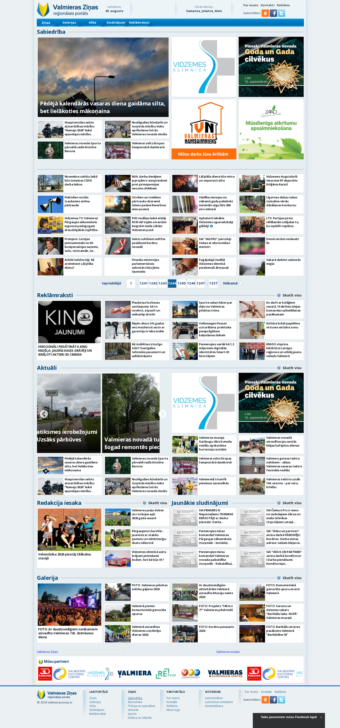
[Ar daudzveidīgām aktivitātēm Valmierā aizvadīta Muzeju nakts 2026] (185, 592)
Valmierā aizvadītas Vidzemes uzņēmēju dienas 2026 (146, 631)
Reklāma (283, 5)
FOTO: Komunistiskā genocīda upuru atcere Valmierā (283, 589)
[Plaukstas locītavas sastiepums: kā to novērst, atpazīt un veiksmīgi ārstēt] (117, 309)
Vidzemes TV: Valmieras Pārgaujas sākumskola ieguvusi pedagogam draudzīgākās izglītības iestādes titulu (82, 226)
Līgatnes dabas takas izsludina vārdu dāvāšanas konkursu (281, 201)
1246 (191, 283)
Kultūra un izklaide (140, 718)
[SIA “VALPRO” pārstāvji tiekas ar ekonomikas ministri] (185, 246)
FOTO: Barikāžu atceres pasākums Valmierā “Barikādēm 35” (283, 631)
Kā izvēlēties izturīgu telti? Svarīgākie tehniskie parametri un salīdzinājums (148, 350)
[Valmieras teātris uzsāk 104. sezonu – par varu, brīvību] (252, 486)
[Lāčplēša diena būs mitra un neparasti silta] (185, 183)
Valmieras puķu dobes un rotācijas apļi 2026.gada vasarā (148, 514)
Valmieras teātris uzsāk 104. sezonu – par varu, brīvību (283, 483)
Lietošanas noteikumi (219, 702)
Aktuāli (47, 367)
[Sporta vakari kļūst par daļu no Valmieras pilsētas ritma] (185, 309)
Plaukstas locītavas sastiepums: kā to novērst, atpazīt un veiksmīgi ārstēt (146, 308)
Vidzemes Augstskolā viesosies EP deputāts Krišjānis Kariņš (282, 180)
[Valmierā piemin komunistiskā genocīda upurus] (117, 613)
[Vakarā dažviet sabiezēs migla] (252, 266)
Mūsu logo (173, 710)
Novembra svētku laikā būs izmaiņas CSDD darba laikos (81, 180)
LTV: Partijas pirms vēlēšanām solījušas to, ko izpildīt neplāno (282, 222)
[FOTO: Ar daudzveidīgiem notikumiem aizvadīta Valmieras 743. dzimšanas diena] (69, 604)
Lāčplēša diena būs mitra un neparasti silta (217, 178)
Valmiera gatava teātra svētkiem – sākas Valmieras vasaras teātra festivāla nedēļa (284, 464)
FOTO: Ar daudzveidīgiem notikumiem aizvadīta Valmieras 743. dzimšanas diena (68, 633)
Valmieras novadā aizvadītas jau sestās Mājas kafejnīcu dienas (282, 441)
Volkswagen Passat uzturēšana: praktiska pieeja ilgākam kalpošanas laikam (215, 329)
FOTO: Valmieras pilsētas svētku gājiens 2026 (150, 587)
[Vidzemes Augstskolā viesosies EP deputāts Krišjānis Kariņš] (252, 183)
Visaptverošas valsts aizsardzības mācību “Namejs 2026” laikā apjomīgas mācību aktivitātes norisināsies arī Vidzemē (82, 132)
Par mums (250, 5)
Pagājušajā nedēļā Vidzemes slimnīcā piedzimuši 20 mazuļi (214, 264)
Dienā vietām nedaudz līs (282, 241)
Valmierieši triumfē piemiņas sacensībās (214, 481)
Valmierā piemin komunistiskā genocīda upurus (149, 610)
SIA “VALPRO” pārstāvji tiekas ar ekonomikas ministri (215, 243)
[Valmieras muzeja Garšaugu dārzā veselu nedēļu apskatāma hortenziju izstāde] (185, 444)
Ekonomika (135, 702)
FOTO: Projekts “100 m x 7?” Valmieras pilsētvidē (216, 608)
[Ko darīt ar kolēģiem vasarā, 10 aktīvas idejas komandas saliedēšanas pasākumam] (252, 309)
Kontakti (268, 5)
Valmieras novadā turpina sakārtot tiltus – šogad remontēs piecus (96, 443)
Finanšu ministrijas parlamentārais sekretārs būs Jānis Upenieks (145, 266)
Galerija (47, 577)
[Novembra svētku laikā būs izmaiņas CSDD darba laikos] (50, 183)
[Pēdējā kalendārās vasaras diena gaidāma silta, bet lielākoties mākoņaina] (50, 465)
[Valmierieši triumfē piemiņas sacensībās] (185, 486)
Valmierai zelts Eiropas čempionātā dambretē (148, 145)
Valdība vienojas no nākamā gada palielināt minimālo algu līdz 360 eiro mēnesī (216, 203)
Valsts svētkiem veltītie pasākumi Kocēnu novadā (148, 243)
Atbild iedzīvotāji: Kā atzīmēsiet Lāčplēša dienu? (79, 264)
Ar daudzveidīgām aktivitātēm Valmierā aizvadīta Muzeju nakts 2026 (216, 591)
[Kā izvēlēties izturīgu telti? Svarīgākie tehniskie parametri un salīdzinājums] (117, 351)
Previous (44, 414)
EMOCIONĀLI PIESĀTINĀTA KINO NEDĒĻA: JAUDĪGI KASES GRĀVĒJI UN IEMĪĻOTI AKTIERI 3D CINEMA (65, 350)
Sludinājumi (116, 22)
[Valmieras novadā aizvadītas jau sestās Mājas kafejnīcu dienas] (252, 444)
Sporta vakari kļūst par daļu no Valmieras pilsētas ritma (215, 306)
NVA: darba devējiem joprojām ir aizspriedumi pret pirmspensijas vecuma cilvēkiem (149, 182)
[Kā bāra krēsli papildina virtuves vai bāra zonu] (252, 330)
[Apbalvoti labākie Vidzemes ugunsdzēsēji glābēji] (185, 225)
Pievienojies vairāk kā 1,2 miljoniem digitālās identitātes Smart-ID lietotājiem (216, 350)
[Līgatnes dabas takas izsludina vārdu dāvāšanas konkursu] (252, 204)
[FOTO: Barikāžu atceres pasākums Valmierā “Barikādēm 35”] (252, 633)
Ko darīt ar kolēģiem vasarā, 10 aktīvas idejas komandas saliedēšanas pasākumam (283, 308)
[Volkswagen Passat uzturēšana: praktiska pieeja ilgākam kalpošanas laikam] (185, 330)
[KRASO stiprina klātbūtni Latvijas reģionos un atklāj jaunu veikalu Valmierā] (252, 351)
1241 (143, 283)
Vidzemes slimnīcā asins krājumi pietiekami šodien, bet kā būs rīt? (149, 556)
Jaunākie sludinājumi (200, 502)
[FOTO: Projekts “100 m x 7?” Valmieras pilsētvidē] (185, 613)
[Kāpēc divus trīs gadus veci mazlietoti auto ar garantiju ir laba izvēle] (117, 330)
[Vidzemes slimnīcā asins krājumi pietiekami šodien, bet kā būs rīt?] (117, 558)
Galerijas (69, 22)
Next (162, 414)
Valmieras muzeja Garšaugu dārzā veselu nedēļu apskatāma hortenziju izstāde (215, 443)
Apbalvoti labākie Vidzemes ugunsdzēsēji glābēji (216, 222)
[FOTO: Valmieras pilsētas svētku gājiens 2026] (117, 592)
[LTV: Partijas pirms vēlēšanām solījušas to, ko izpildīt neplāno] (252, 225)
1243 (162, 283)
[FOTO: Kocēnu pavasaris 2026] (185, 633)
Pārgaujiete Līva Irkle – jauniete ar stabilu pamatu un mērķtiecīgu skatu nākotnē (149, 537)
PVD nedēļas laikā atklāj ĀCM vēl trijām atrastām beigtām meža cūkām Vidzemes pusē (149, 224)
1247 (200, 283)
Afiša (92, 22)
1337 (213, 283)
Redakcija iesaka (59, 502)
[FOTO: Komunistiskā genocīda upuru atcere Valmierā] (252, 592)
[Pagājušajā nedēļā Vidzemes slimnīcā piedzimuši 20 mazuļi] (185, 266)
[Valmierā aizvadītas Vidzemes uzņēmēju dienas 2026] (117, 633)
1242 (153, 283)
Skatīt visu (292, 295)
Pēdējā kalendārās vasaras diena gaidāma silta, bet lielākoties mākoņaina (102, 107)
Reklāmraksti (139, 22)
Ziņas (46, 22)
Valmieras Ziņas (47, 652)
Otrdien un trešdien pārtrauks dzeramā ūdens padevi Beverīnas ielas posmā (149, 203)
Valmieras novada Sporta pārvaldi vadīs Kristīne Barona (83, 147)
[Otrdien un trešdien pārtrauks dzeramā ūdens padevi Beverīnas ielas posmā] (117, 204)
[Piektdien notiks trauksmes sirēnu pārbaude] (50, 204)
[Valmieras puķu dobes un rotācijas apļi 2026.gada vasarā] (117, 517)
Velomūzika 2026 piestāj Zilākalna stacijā (64, 556)
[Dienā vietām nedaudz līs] (252, 246)
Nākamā (230, 283)
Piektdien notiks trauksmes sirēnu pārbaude (77, 201)
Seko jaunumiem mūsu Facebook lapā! (289, 717)
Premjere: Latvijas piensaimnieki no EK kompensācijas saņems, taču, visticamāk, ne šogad (82, 247)
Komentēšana (214, 706)
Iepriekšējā (111, 283)
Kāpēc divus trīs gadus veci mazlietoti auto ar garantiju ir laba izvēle (148, 327)
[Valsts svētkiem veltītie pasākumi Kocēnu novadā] (117, 246)
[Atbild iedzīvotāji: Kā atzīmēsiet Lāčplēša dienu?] (50, 266)
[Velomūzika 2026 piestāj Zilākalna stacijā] (69, 530)
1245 (181, 283)
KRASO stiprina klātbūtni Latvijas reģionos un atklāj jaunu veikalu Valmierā (283, 350)
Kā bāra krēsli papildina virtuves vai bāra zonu (283, 325)
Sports (132, 714)
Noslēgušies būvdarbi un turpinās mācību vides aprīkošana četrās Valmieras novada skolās (150, 128)
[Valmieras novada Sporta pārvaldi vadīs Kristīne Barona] (50, 150)
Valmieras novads (228, 652)
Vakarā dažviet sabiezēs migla (283, 262)
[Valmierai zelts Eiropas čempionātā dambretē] (117, 150)
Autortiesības (214, 698)
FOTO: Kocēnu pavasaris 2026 (216, 629)
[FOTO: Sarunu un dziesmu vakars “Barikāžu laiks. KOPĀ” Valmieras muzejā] (252, 613)
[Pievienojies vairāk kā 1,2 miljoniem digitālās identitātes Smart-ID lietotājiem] (185, 351)
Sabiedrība (51, 31)
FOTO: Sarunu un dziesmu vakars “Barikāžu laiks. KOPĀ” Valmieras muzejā (282, 612)
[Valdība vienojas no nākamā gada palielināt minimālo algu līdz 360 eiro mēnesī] (185, 204)
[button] (274, 16)
